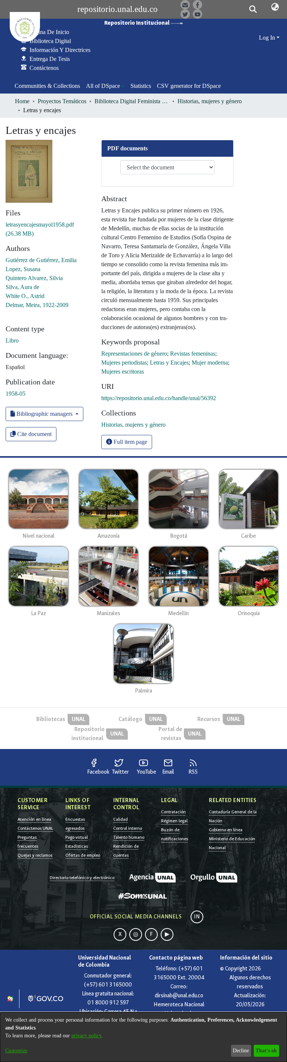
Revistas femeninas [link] (192, 353)
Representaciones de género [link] (134, 353)
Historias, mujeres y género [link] (210, 101)
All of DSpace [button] (103, 86)
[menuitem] (105, 86)
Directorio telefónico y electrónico (82, 878)
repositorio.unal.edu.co (117, 9)
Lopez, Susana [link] (23, 269)
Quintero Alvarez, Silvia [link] (34, 278)
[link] (133, 424)
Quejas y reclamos (35, 855)
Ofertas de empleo (82, 855)
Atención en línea (34, 819)
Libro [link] (12, 340)
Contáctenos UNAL (35, 828)
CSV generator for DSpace (189, 86)
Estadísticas (76, 846)
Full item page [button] (129, 442)
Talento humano (128, 837)
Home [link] (22, 101)
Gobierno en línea (226, 830)
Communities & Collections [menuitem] (47, 86)
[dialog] (143, 1037)
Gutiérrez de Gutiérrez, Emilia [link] (41, 260)
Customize (16, 1050)
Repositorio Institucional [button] (137, 23)
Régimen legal (174, 821)
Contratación (173, 812)
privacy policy (86, 1035)
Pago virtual (76, 837)
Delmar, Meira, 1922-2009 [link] (37, 305)
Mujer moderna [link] (210, 362)
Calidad (120, 819)
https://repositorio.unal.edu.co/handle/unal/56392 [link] (158, 398)
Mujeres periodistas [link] (124, 362)
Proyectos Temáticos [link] (62, 101)
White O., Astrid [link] (25, 296)
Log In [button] (268, 37)
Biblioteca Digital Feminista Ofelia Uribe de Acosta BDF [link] (132, 101)
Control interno (127, 828)
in (197, 916)
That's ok (266, 1050)
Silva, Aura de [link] (22, 287)
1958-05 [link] (15, 393)
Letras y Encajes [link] (169, 362)
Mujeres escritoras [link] (122, 371)
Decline (241, 1050)
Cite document (34, 434)
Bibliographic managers (44, 414)
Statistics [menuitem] (140, 86)
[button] (252, 9)
